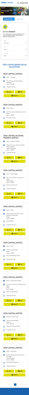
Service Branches (8, 19)
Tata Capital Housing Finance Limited (13, 137)
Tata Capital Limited (12, 74)
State (5, 40)
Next (23, 384)
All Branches (20, 19)
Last (26, 384)
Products (6, 53)
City (5, 47)
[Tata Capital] (7, 3)
